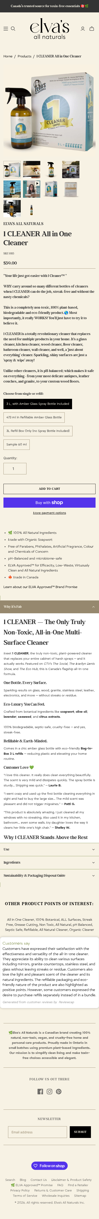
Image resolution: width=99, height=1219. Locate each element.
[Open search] (13, 28)
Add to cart (49, 489)
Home (7, 56)
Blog (23, 1180)
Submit (80, 1132)
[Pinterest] (58, 1091)
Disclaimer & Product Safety (71, 1180)
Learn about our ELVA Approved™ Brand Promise (40, 587)
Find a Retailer (78, 1185)
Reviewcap (66, 1002)
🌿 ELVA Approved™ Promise (32, 1185)
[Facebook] (40, 1091)
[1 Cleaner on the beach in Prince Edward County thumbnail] (70, 169)
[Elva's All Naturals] (49, 28)
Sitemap (80, 1196)
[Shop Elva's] (5, 28)
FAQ (60, 1185)
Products (24, 56)
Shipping (82, 1190)
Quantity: (10, 458)
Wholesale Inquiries (56, 1196)
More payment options (49, 513)
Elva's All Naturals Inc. (69, 1203)
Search (10, 1180)
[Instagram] (49, 1091)
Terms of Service (25, 1196)
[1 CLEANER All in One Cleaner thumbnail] (12, 169)
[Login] (82, 28)
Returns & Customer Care (53, 1190)
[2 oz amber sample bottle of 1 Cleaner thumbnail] (31, 208)
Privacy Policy (20, 1190)
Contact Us (39, 1180)
